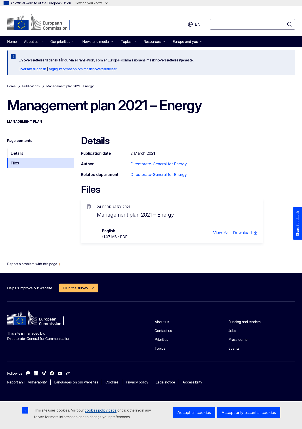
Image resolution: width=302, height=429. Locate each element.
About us (162, 322)
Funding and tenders (244, 322)
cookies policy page (101, 410)
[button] (220, 233)
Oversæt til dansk (32, 69)
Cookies (112, 382)
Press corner (238, 339)
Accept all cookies (194, 412)
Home (12, 41)
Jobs (232, 330)
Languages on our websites (76, 382)
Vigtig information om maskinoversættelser (83, 69)
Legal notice (165, 382)
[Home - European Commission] (42, 22)
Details (17, 153)
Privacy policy (137, 382)
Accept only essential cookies (249, 412)
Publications (31, 86)
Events (233, 348)
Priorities (161, 339)
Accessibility (192, 382)
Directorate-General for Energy (158, 164)
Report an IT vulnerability (27, 382)
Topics (160, 348)
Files (15, 163)
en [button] (197, 24)
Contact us (163, 330)
